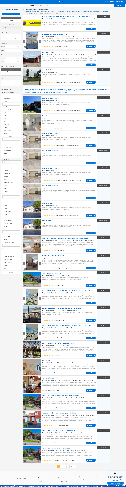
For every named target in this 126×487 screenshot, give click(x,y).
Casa (5, 115)
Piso (5, 95)
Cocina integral (7, 220)
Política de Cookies (62, 481)
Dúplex (5, 101)
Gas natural (6, 165)
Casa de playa (7, 130)
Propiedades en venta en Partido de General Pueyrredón (59, 11)
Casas (11, 74)
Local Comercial (8, 136)
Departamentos (11, 71)
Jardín (5, 200)
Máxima (3, 50)
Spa (5, 268)
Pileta (5, 208)
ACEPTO (124, 485)
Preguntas (81, 477)
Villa (5, 118)
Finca (5, 121)
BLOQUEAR (117, 485)
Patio (5, 217)
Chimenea (6, 245)
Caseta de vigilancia (9, 256)
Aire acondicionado (8, 211)
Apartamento (7, 98)
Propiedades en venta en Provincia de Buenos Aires (36, 11)
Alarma (5, 214)
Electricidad (7, 162)
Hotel (5, 156)
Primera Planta (7, 110)
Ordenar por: (11, 24)
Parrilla (5, 185)
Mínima (3, 46)
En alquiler (11, 20)
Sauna (5, 229)
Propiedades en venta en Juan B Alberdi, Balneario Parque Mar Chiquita (67, 90)
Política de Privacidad (63, 479)
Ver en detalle (91, 29)
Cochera (6, 170)
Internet (6, 176)
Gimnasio (6, 205)
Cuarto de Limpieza (9, 242)
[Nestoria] (63, 2)
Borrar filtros (11, 272)
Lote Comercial (7, 150)
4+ (15, 38)
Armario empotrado (8, 197)
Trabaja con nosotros (43, 477)
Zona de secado (8, 259)
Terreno (6, 133)
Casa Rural (6, 124)
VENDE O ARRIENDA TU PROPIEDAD (114, 1)
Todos (11, 69)
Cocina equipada (8, 168)
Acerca (39, 479)
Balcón (5, 188)
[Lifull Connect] (103, 479)
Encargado (6, 251)
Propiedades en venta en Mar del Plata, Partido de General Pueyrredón (86, 11)
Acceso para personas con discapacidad (10, 235)
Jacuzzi (6, 226)
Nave (5, 145)
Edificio (6, 153)
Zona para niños (8, 248)
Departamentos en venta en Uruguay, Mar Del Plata (36, 92)
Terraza (6, 239)
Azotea (5, 232)
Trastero (6, 265)
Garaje (5, 139)
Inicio (24, 11)
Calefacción (7, 173)
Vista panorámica (8, 223)
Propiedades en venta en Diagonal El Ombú (56, 89)
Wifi (5, 253)
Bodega (6, 203)
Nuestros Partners (83, 479)
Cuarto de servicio (8, 182)
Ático (5, 104)
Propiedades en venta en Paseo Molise (75, 89)
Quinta (5, 127)
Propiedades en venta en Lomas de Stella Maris (35, 89)
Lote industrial (7, 147)
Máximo (3, 61)
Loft (5, 112)
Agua (5, 179)
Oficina (5, 142)
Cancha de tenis (8, 262)
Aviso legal (60, 477)
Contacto (40, 481)
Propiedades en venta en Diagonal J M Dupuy (39, 90)
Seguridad (6, 194)
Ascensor (6, 191)
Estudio (6, 107)
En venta (11, 18)
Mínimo (3, 58)
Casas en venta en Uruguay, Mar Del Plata (57, 92)
